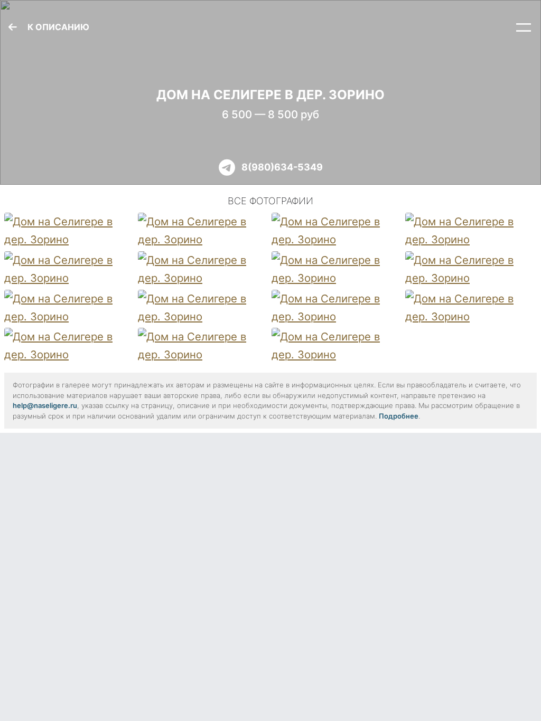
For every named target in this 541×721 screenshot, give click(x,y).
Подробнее (398, 416)
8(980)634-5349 (282, 167)
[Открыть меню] (523, 27)
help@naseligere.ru (45, 405)
